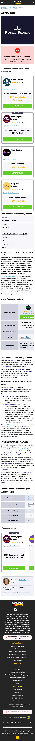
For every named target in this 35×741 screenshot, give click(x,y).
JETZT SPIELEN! (17, 106)
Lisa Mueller (22, 580)
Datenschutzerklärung (17, 646)
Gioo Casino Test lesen (9, 159)
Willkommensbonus (12, 425)
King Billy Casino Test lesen (11, 193)
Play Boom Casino (17, 695)
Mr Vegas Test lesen (28, 313)
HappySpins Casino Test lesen (11, 126)
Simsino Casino (17, 701)
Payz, (29, 499)
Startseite (4, 7)
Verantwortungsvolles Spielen (17, 654)
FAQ (17, 683)
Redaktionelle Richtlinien (17, 672)
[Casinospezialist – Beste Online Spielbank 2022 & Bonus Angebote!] (17, 2)
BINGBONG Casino (17, 698)
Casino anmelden (17, 660)
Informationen (17, 643)
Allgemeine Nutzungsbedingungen (17, 651)
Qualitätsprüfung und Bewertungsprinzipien (17, 675)
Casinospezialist (11, 276)
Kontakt (17, 669)
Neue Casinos (17, 686)
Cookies (17, 649)
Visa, (29, 497)
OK (17, 738)
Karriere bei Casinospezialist (17, 677)
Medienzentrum (17, 680)
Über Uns (17, 663)
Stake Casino (17, 692)
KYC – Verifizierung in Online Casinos (17, 657)
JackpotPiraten (17, 689)
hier (26, 735)
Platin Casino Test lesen (10, 89)
